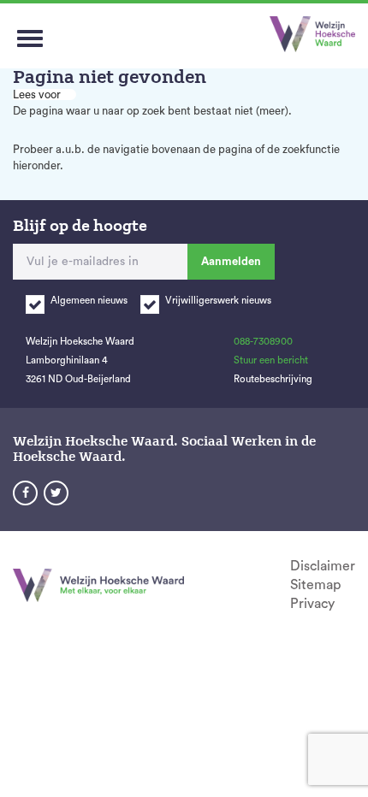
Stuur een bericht (271, 360)
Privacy (312, 604)
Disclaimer (322, 566)
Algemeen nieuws (89, 300)
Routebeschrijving (273, 379)
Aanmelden (231, 261)
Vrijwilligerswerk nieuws (218, 300)
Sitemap (315, 585)
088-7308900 (263, 341)
